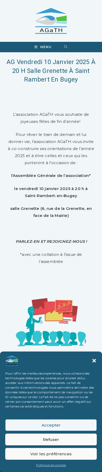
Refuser (51, 439)
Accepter (51, 425)
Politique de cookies (51, 465)
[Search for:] (65, 47)
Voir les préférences (51, 453)
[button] (94, 360)
